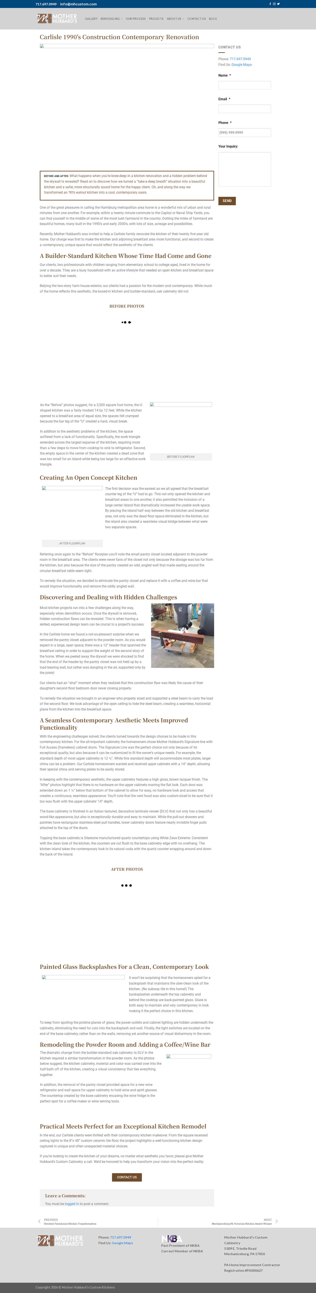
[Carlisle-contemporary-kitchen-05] (192, 906)
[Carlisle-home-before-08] (61, 343)
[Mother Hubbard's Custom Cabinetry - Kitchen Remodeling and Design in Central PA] (56, 18)
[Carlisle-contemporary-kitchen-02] (105, 937)
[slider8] (61, 937)
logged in (72, 1204)
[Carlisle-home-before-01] (148, 374)
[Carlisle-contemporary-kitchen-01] (61, 906)
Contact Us (196, 18)
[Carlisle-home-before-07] (148, 343)
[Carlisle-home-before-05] (105, 374)
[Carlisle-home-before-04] (192, 343)
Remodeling (110, 18)
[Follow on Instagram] (274, 4)
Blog (213, 18)
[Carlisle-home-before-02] (192, 374)
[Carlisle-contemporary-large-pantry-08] (192, 937)
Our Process (136, 18)
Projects (156, 18)
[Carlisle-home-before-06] (61, 374)
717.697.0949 (240, 59)
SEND (227, 201)
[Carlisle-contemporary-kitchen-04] (148, 906)
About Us (174, 18)
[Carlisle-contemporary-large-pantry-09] (148, 937)
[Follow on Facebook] (270, 4)
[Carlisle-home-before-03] (105, 343)
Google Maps (242, 65)
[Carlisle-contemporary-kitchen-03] (105, 906)
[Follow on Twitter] (278, 4)
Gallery (91, 18)
